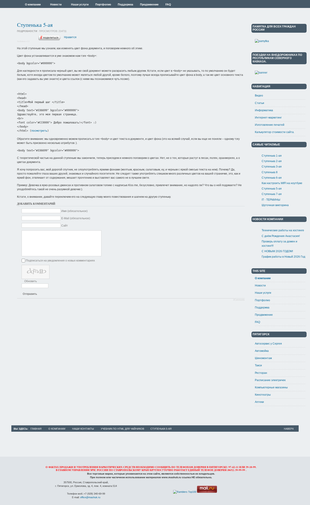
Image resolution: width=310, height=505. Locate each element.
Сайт (64, 225)
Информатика (264, 110)
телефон (207, 470)
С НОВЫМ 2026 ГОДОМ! (277, 251)
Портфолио (262, 300)
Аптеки (259, 402)
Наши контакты (83, 428)
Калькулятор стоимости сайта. (274, 132)
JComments (239, 300)
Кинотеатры (263, 394)
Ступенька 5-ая (35, 24)
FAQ (257, 322)
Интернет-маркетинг (268, 117)
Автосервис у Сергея (268, 343)
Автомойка (262, 350)
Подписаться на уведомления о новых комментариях (60, 260)
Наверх (289, 428)
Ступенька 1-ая (272, 155)
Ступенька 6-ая (272, 177)
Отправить (30, 294)
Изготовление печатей (269, 124)
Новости (260, 285)
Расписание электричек (270, 380)
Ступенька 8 (270, 172)
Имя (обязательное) (74, 211)
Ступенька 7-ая (272, 194)
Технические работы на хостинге (283, 230)
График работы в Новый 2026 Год (283, 256)
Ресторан (261, 372)
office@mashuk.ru (90, 497)
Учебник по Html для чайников (122, 428)
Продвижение (264, 314)
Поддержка (262, 307)
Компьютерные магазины (271, 387)
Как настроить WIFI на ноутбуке (282, 183)
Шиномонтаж (263, 358)
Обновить (30, 281)
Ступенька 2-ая (272, 161)
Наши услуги (263, 292)
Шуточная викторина (275, 205)
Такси (258, 365)
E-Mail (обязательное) (75, 218)
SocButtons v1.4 (23, 41)
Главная (36, 428)
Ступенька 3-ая (272, 166)
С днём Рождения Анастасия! (281, 236)
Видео (259, 95)
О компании (263, 278)
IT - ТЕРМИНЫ (271, 199)
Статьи (259, 103)
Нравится (70, 37)
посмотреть (39, 130)
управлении (80, 470)
